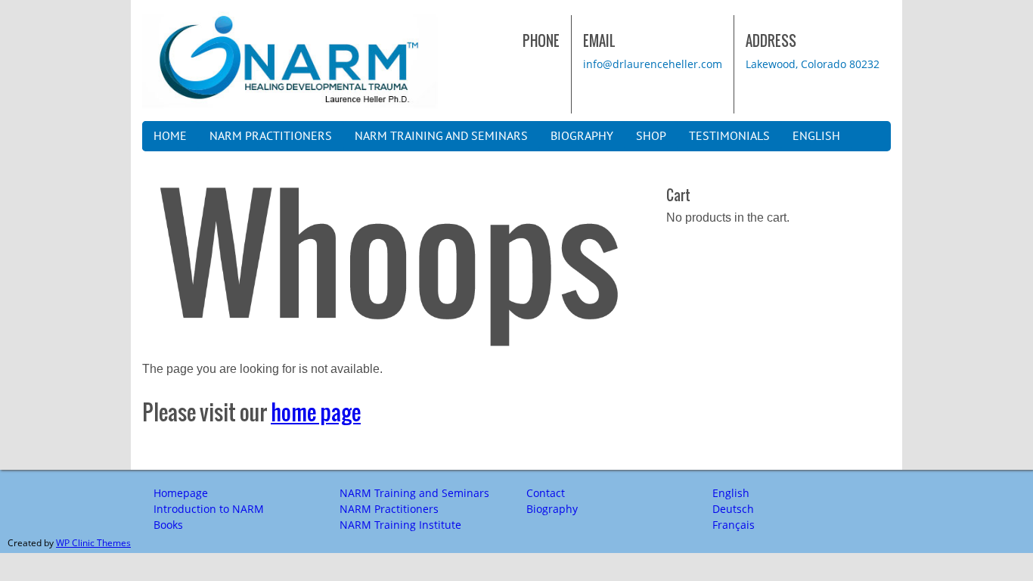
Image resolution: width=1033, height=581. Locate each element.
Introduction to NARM (209, 509)
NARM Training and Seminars (441, 136)
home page (316, 412)
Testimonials (729, 136)
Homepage (181, 493)
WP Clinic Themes (93, 542)
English (816, 136)
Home (170, 136)
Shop (651, 136)
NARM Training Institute (400, 524)
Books (168, 524)
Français (733, 524)
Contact (545, 493)
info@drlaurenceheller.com (652, 64)
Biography (582, 136)
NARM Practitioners (270, 136)
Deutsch (733, 509)
